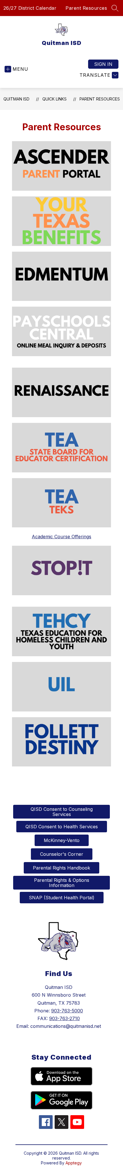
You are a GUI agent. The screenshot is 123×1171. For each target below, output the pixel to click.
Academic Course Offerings (61, 536)
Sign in (103, 64)
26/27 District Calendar (30, 8)
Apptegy (74, 1162)
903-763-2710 (64, 1018)
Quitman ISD (16, 98)
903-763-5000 (67, 1011)
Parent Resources (86, 8)
